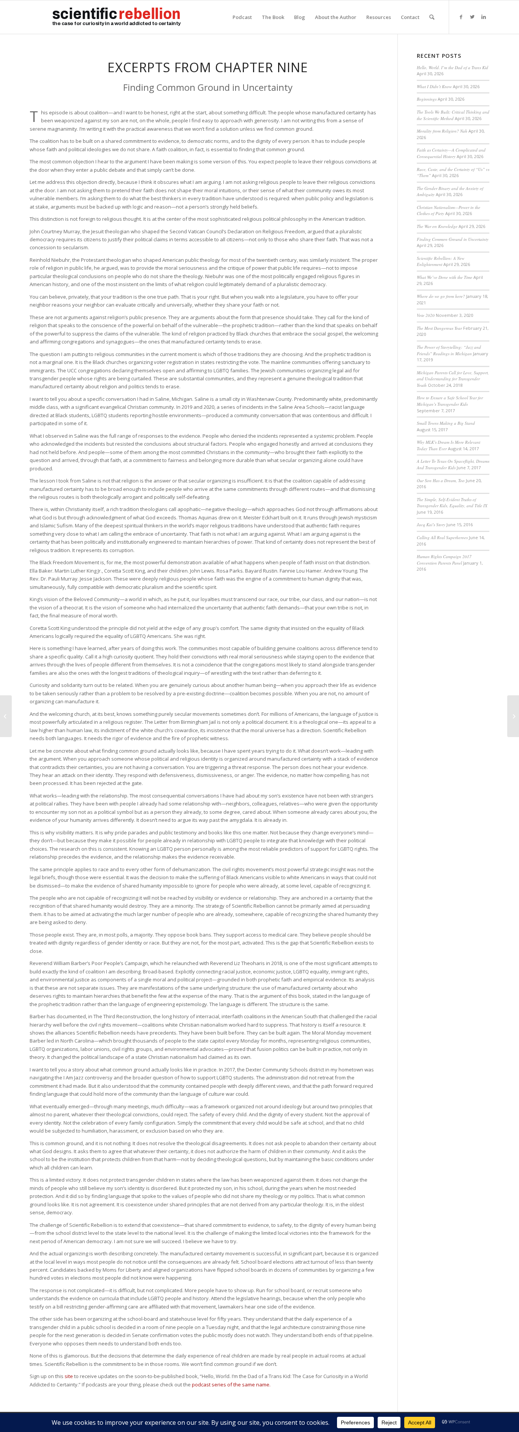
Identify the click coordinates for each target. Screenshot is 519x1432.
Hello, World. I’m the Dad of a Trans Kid (452, 67)
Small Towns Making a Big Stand (446, 423)
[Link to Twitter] (472, 16)
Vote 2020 (426, 315)
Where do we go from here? (441, 296)
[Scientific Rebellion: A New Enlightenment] (6, 716)
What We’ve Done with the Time (444, 277)
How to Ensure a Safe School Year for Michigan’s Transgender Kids (450, 401)
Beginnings (427, 99)
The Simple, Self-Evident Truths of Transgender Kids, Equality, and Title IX (452, 503)
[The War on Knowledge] (513, 716)
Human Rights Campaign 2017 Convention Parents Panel (444, 560)
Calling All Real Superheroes (442, 537)
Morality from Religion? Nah (442, 131)
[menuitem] (242, 17)
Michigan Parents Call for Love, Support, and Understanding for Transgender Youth (453, 379)
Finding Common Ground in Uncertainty (453, 239)
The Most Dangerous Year (439, 328)
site (69, 1376)
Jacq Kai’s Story (431, 524)
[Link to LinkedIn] (483, 16)
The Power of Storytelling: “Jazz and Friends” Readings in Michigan (449, 350)
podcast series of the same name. (231, 1384)
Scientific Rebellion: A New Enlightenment (440, 261)
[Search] (431, 17)
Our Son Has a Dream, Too (441, 480)
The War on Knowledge (437, 226)
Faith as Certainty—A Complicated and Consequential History (451, 153)
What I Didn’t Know (434, 86)
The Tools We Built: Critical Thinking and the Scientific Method (453, 115)
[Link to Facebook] (461, 16)
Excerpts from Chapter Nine (208, 67)
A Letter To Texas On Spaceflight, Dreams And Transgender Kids (453, 464)
